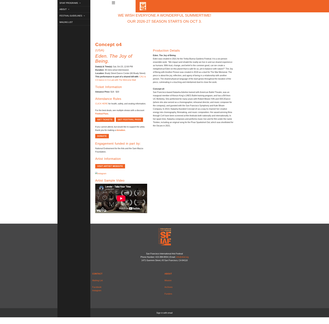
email (170, 313)
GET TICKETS (104, 120)
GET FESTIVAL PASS (129, 120)
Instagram (96, 290)
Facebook (96, 287)
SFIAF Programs (66, 3)
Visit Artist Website (110, 166)
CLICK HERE (101, 104)
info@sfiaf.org (182, 257)
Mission (168, 280)
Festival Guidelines (68, 16)
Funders (168, 294)
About (60, 9)
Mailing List (63, 22)
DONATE (102, 136)
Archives (168, 287)
